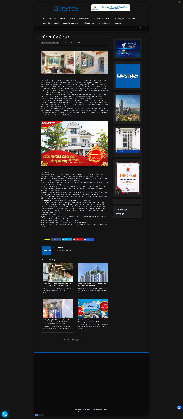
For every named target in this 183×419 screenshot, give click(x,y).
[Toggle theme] (179, 2)
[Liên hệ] (5, 414)
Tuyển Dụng (119, 19)
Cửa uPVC (131, 19)
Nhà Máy (72, 19)
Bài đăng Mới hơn (66, 340)
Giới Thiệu (52, 19)
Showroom (118, 23)
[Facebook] (137, 27)
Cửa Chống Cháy (105, 23)
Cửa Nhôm (46, 23)
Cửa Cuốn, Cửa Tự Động (71, 23)
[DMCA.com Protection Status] (91, 415)
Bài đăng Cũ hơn (76, 340)
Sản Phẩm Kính (89, 23)
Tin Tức (62, 19)
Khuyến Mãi (98, 19)
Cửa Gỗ (56, 23)
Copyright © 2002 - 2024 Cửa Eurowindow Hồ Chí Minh (91, 409)
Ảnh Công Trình (84, 19)
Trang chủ (85, 340)
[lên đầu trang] (179, 413)
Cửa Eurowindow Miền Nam (99, 411)
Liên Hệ (108, 19)
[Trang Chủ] (44, 19)
